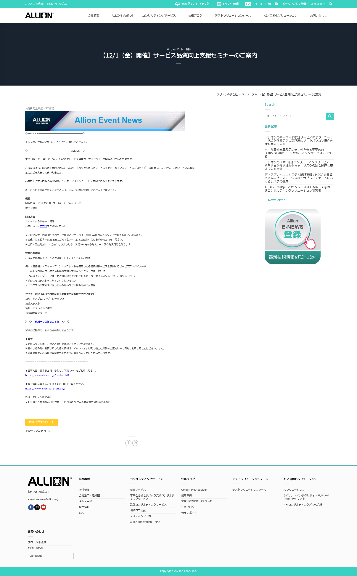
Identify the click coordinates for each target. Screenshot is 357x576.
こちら (43, 226)
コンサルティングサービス (159, 16)
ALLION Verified (122, 16)
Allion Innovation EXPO (145, 522)
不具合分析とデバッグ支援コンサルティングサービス (152, 497)
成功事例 (186, 496)
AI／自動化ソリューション (281, 16)
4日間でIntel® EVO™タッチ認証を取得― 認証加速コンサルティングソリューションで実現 (298, 189)
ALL (168, 49)
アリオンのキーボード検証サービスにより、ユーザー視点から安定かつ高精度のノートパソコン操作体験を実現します (299, 140)
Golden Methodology (194, 490)
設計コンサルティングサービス (148, 505)
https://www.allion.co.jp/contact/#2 (47, 375)
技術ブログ (195, 16)
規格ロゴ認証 (138, 510)
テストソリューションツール (233, 16)
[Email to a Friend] (135, 443)
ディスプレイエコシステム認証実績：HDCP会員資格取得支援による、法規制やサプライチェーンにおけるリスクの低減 (299, 178)
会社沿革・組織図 (89, 496)
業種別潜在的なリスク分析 (197, 501)
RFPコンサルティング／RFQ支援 (303, 505)
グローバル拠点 (37, 542)
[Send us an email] (37, 507)
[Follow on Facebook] (31, 507)
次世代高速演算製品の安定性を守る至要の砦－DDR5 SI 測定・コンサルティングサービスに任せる (298, 153)
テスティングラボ (140, 516)
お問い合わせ (318, 16)
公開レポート (189, 513)
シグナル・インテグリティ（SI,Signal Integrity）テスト (306, 497)
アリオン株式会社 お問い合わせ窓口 (46, 4)
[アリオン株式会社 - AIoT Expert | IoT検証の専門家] (39, 15)
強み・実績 (85, 501)
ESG (81, 513)
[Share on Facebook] (128, 443)
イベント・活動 (182, 49)
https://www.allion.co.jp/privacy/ (45, 389)
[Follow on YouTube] (276, 4)
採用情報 (84, 507)
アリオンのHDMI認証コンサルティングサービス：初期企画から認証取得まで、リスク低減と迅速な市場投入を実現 (299, 165)
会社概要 (93, 16)
